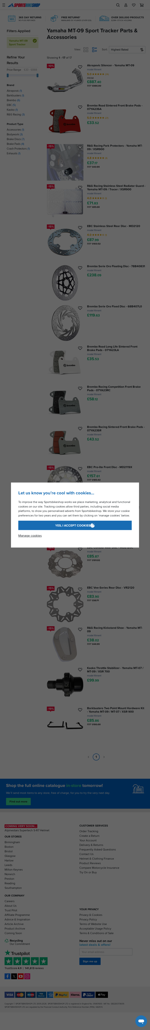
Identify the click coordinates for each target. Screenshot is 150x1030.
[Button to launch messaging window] (141, 1021)
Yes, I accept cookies (72, 525)
